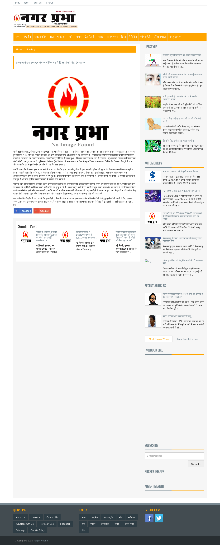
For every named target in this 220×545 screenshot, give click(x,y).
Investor (36, 517)
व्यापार (78, 37)
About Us (20, 517)
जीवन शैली (145, 37)
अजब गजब (112, 37)
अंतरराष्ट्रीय (40, 37)
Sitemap (20, 530)
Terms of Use (47, 523)
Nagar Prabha (40, 540)
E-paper (49, 2)
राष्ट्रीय (27, 37)
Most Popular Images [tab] (188, 339)
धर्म (70, 37)
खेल (52, 37)
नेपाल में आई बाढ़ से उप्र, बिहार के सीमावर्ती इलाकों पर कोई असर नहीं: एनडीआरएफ (46, 236)
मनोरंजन (61, 37)
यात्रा (101, 37)
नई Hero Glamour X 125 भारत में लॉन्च (181, 190)
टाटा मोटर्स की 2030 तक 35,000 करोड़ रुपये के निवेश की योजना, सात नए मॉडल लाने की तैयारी (182, 216)
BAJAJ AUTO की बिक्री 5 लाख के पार (180, 171)
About (27, 2)
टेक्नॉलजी (90, 37)
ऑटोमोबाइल (160, 37)
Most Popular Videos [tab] (159, 339)
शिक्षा (123, 37)
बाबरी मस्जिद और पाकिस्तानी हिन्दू (177, 316)
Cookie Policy (38, 530)
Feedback (65, 523)
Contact (38, 2)
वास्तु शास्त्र (175, 37)
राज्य (17, 37)
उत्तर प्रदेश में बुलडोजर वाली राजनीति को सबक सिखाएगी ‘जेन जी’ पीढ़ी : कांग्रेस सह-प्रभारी (126, 236)
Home (17, 2)
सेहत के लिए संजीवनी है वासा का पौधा (178, 140)
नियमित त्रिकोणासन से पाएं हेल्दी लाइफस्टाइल (182, 55)
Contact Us (52, 517)
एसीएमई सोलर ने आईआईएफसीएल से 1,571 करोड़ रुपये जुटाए (86, 235)
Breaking (30, 49)
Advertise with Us (25, 523)
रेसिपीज (133, 37)
